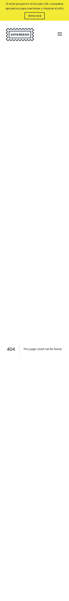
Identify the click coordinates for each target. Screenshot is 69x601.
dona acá (34, 15)
